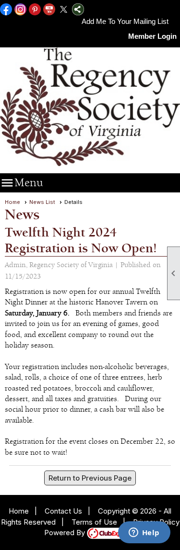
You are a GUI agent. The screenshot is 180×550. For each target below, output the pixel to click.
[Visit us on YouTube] (49, 10)
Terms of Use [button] (94, 522)
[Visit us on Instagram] (20, 10)
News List (42, 202)
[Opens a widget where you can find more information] (144, 533)
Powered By (65, 532)
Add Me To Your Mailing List (125, 21)
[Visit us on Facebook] (6, 10)
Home (12, 202)
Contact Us (63, 511)
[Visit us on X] (64, 10)
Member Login (152, 36)
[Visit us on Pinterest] (35, 10)
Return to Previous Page (90, 478)
